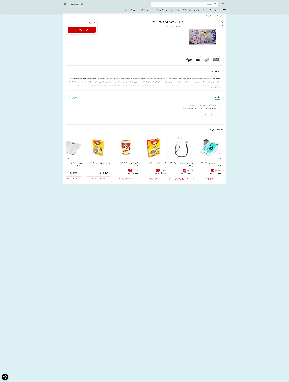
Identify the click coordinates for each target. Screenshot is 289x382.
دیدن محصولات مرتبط (81, 30)
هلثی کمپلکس (219, 16)
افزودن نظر (73, 98)
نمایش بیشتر (218, 87)
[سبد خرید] (64, 4)
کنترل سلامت (207, 16)
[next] (68, 158)
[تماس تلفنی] (5, 377)
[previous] (220, 158)
